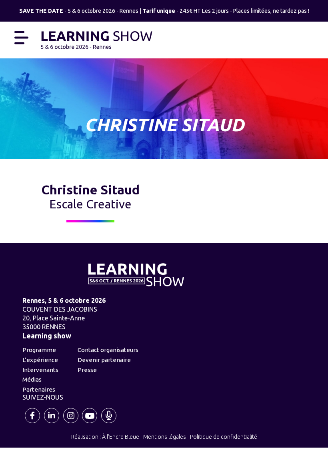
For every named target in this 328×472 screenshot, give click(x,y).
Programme (39, 349)
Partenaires (38, 389)
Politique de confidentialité (223, 437)
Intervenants (40, 369)
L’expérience (40, 359)
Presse (87, 369)
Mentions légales (164, 437)
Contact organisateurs (108, 349)
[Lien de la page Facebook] (33, 422)
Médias (32, 379)
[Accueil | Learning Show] (96, 39)
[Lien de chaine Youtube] (90, 422)
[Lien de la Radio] (109, 422)
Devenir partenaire (104, 359)
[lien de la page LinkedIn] (52, 422)
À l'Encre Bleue (120, 437)
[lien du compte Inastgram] (71, 422)
